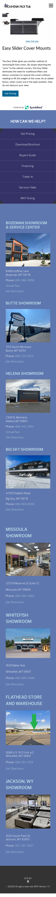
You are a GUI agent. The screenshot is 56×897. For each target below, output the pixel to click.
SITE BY (28, 878)
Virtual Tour (13, 286)
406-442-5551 (24, 426)
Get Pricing (10, 93)
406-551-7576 (24, 762)
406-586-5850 (24, 280)
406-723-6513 (24, 356)
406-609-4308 (24, 678)
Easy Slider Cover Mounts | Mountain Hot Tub (17, 5)
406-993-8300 (24, 504)
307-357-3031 (24, 845)
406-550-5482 (24, 596)
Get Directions (15, 291)
